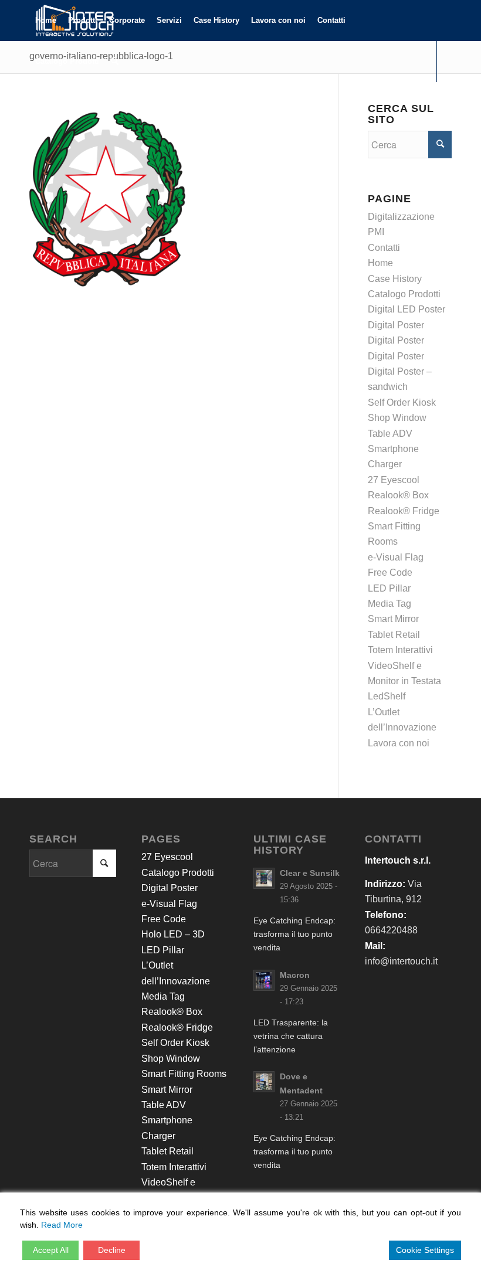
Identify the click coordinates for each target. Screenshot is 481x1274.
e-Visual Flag (396, 557)
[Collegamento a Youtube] (68, 102)
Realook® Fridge (403, 511)
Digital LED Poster (406, 309)
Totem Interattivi (400, 650)
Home (380, 263)
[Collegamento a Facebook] (33, 102)
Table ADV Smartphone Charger (393, 449)
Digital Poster (396, 325)
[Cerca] (114, 61)
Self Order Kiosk (402, 402)
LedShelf (386, 696)
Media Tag (389, 604)
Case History (395, 279)
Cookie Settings (425, 1250)
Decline (112, 1250)
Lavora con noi (398, 743)
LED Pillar (389, 588)
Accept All (51, 1250)
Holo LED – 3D (173, 934)
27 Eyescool (393, 480)
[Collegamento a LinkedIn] (50, 102)
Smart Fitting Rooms (183, 1074)
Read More (62, 1224)
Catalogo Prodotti (404, 294)
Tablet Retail (394, 635)
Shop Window (397, 418)
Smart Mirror (393, 619)
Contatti (384, 248)
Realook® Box (398, 495)
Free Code (390, 572)
